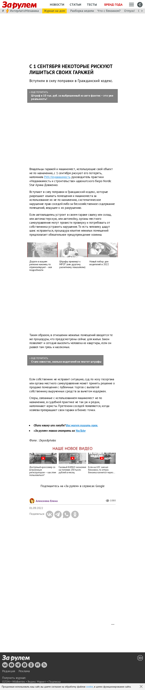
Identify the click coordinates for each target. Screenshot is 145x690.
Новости (57, 4)
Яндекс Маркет (37, 681)
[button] (141, 687)
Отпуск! (129, 11)
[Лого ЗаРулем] (19, 4)
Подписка (54, 681)
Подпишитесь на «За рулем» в (72, 486)
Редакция (8, 671)
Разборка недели (82, 11)
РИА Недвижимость (57, 177)
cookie (89, 686)
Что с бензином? (109, 11)
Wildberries (18, 681)
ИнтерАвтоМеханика (24, 11)
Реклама (24, 671)
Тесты (92, 4)
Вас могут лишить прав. (82, 425)
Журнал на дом (54, 11)
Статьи (75, 4)
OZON (6, 681)
